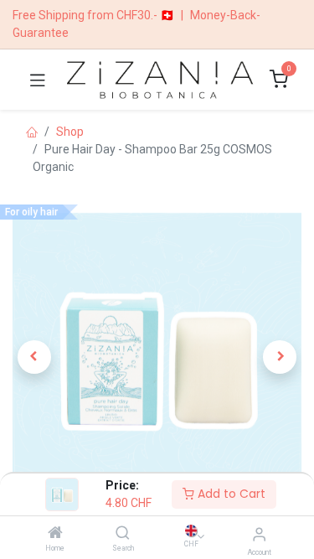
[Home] (55, 534)
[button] (34, 357)
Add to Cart (229, 493)
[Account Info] (259, 534)
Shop (70, 131)
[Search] (123, 534)
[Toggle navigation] (37, 80)
